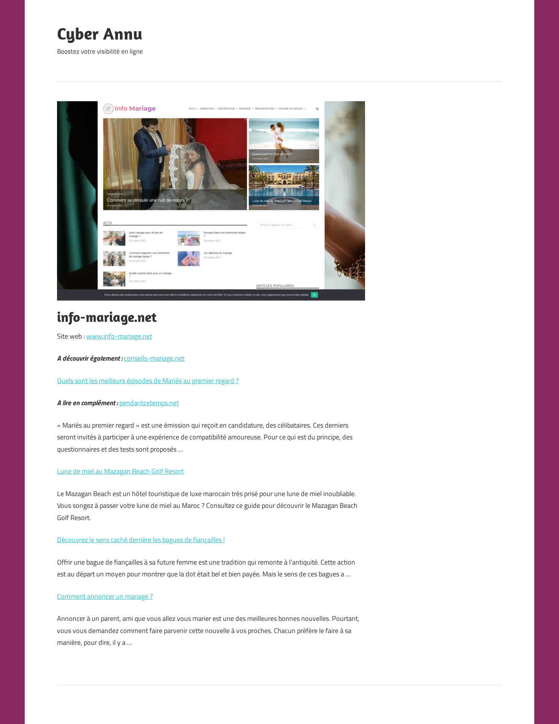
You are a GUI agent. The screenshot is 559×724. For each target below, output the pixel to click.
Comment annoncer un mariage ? (105, 596)
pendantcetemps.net (149, 403)
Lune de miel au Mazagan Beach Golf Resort (120, 471)
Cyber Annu (100, 33)
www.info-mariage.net (119, 336)
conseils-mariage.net (154, 358)
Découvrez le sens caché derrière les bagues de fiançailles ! (141, 540)
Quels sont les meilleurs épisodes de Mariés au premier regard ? (148, 381)
